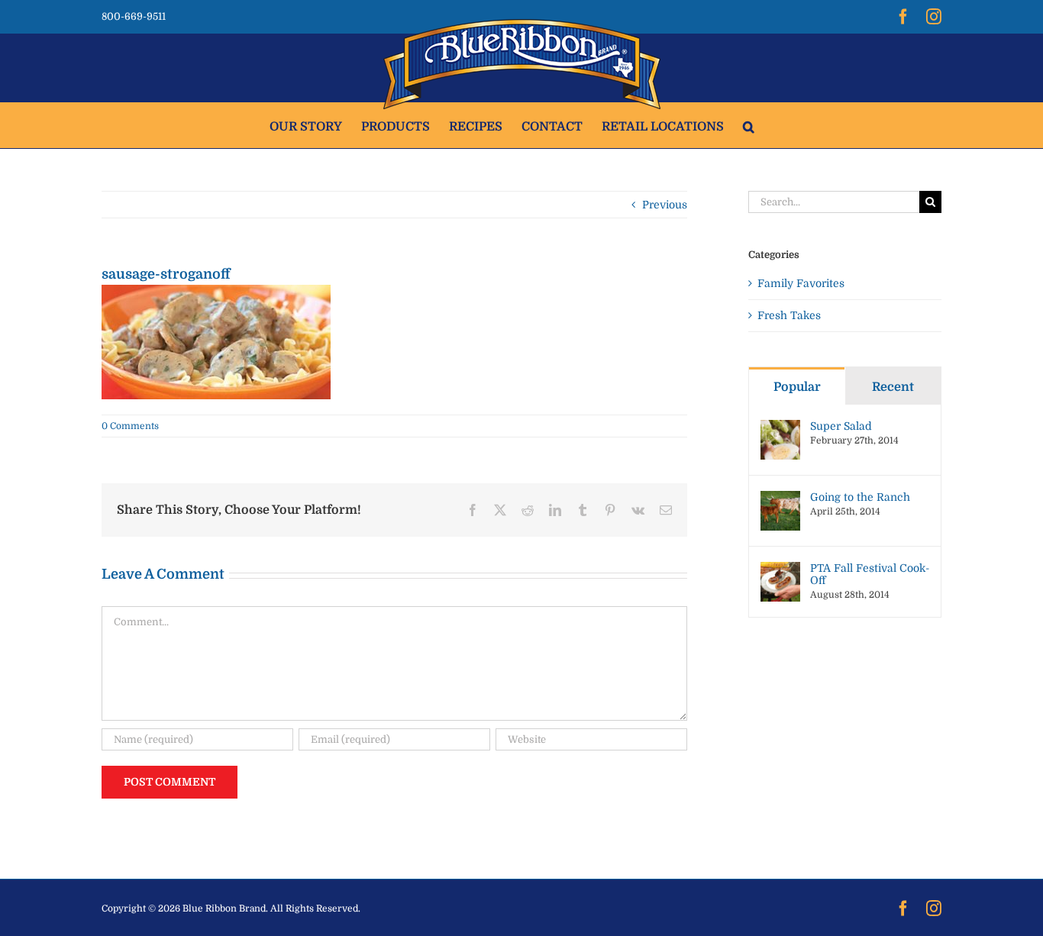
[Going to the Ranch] (780, 498)
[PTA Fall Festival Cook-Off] (780, 569)
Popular (797, 387)
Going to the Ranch (860, 497)
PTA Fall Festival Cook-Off (869, 574)
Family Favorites (800, 283)
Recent (893, 387)
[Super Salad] (780, 427)
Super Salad (841, 426)
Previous (664, 204)
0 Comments (130, 426)
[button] (748, 125)
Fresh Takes (789, 315)
